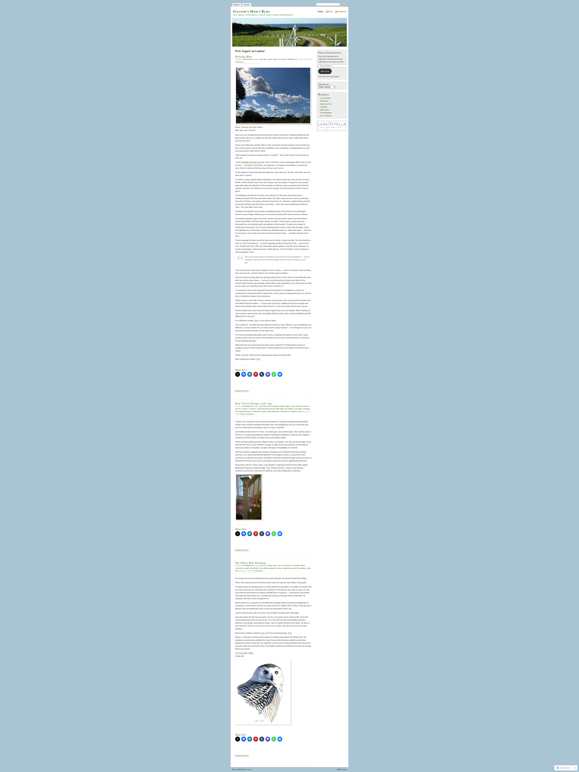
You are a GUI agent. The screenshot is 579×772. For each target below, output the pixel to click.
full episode (247, 341)
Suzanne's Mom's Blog (251, 11)
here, (263, 633)
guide (247, 568)
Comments (341, 12)
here (256, 321)
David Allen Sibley (298, 565)
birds (275, 565)
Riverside (256, 411)
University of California (288, 411)
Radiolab (290, 59)
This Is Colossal (326, 116)
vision (300, 411)
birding (269, 565)
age (260, 406)
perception (282, 59)
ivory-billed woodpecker (268, 568)
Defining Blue (243, 56)
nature (280, 568)
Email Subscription (329, 52)
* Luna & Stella (325, 98)
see (295, 59)
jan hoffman (289, 409)
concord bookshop (284, 565)
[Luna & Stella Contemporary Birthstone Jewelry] (331, 129)
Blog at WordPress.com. (242, 770)
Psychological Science (243, 411)
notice (275, 59)
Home (237, 5)
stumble (263, 411)
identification (254, 568)
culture (269, 59)
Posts (330, 12)
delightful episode (252, 162)
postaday (306, 409)
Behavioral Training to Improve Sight (276, 406)
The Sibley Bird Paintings (250, 563)
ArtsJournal (324, 101)
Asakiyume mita (325, 104)
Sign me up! (325, 71)
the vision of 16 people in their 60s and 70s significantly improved (280, 461)
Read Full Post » (242, 391)
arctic (261, 565)
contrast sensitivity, (253, 435)
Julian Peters (324, 110)
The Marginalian (325, 113)
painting (286, 568)
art (265, 565)
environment (239, 568)
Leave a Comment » (247, 414)
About (247, 5)
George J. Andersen (249, 409)
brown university (296, 406)
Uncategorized (247, 59)
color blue (263, 59)
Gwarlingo (323, 107)
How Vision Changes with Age (253, 403)
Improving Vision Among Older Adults (271, 409)
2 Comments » (258, 571)
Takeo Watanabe (273, 411)
